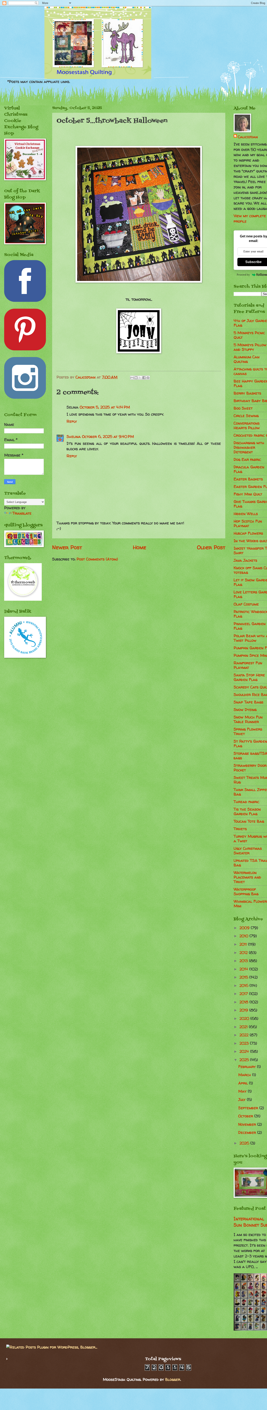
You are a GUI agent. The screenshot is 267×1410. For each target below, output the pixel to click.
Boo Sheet (243, 408)
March (245, 1074)
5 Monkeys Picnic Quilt (249, 335)
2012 (244, 952)
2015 (244, 977)
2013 (244, 960)
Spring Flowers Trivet (248, 731)
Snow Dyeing (245, 709)
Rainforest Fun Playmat (248, 665)
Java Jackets (245, 560)
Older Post (211, 547)
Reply (72, 421)
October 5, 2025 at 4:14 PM (105, 407)
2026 (244, 1143)
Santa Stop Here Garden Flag (249, 677)
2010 (244, 936)
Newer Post (67, 547)
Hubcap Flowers (248, 533)
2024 (244, 1051)
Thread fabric (246, 801)
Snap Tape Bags (248, 702)
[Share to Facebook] (144, 378)
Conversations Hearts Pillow (247, 425)
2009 (245, 927)
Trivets (240, 828)
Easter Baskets (248, 479)
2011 (243, 944)
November (247, 1124)
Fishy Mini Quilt (248, 494)
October (246, 1116)
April (243, 1083)
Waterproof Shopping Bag (246, 891)
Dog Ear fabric (247, 459)
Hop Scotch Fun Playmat (248, 523)
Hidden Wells (246, 513)
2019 (244, 1010)
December (247, 1132)
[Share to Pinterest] (148, 378)
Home (139, 547)
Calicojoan (248, 136)
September (248, 1107)
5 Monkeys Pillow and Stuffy (250, 347)
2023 (244, 1043)
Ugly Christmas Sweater (248, 851)
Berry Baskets (247, 393)
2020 (244, 1018)
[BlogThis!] (136, 378)
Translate (22, 513)
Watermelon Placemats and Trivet (247, 877)
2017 (244, 993)
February (247, 1066)
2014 (244, 969)
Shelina (74, 436)
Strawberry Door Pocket (250, 768)
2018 (244, 1002)
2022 (244, 1035)
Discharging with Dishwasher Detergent (249, 447)
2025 (244, 1059)
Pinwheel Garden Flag (250, 626)
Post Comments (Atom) (97, 559)
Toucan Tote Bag (249, 821)
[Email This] (132, 378)
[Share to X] (140, 378)
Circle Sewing (246, 415)
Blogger (172, 1379)
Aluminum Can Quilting (246, 359)
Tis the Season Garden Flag (247, 811)
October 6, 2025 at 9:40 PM (108, 436)
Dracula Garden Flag (249, 469)
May (243, 1091)
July (242, 1099)
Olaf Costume (246, 604)
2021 (244, 1026)
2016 (244, 985)
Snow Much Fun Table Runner (248, 719)
